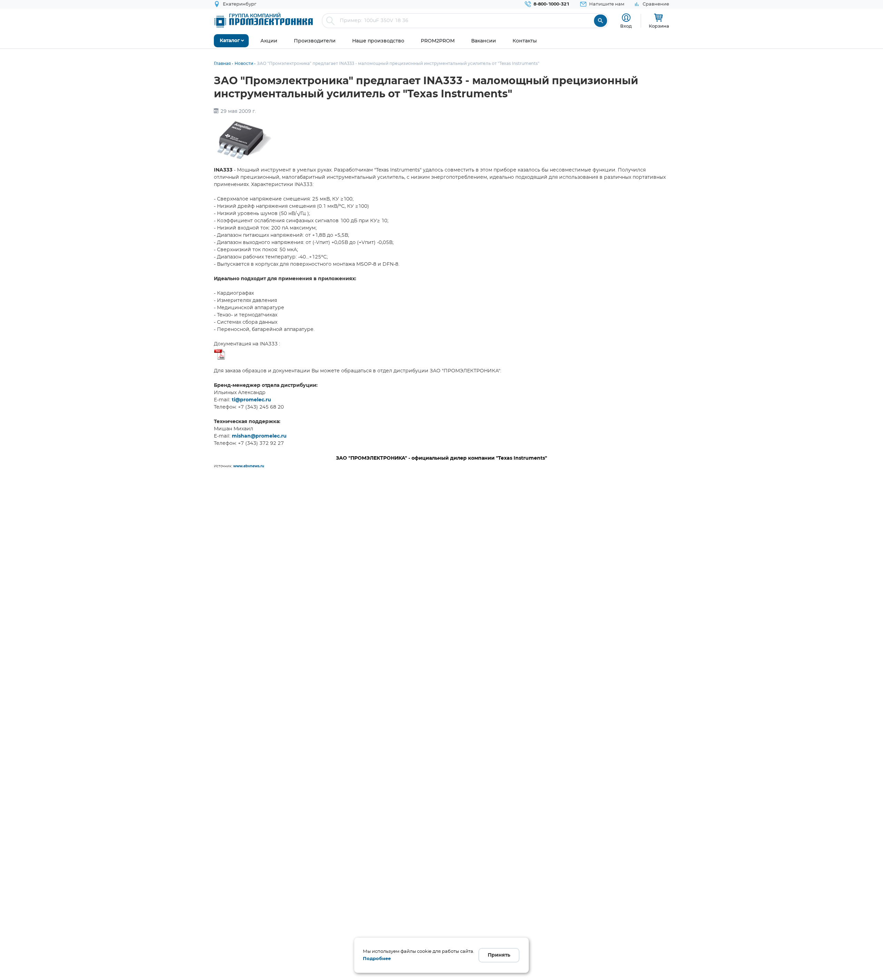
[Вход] (626, 17)
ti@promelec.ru (251, 400)
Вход (626, 26)
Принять (499, 955)
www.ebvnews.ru (248, 466)
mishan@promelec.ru (259, 436)
